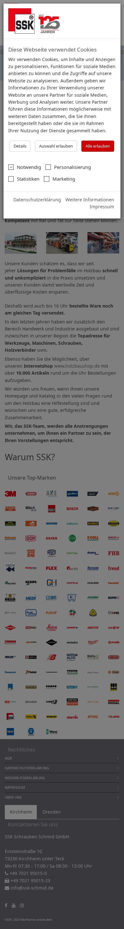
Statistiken (28, 179)
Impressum (102, 207)
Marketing (63, 179)
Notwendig (29, 167)
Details (20, 146)
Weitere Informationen (89, 200)
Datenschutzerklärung (37, 200)
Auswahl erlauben (56, 146)
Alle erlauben (98, 146)
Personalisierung (72, 167)
